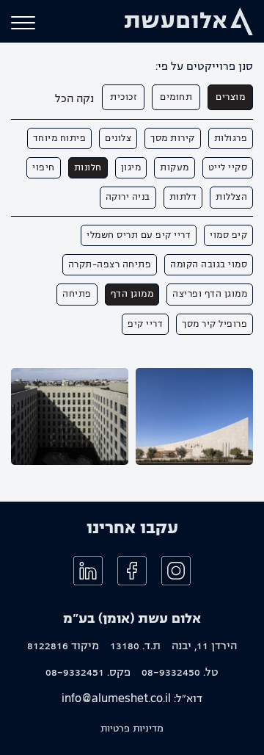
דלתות (183, 197)
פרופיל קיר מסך (214, 324)
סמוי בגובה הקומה (208, 264)
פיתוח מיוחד (60, 138)
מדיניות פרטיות (132, 728)
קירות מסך (172, 138)
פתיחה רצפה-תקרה (110, 264)
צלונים (118, 138)
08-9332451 (74, 672)
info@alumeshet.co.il (116, 698)
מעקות (174, 167)
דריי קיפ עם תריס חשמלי (139, 235)
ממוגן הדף (132, 294)
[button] (23, 23)
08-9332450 (171, 672)
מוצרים (230, 97)
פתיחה (77, 294)
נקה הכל (74, 98)
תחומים (176, 97)
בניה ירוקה (128, 197)
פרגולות (231, 138)
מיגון (131, 167)
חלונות (88, 167)
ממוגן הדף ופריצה (209, 294)
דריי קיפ (145, 324)
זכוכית (123, 97)
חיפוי (43, 167)
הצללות (231, 197)
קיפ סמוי (228, 235)
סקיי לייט (228, 167)
